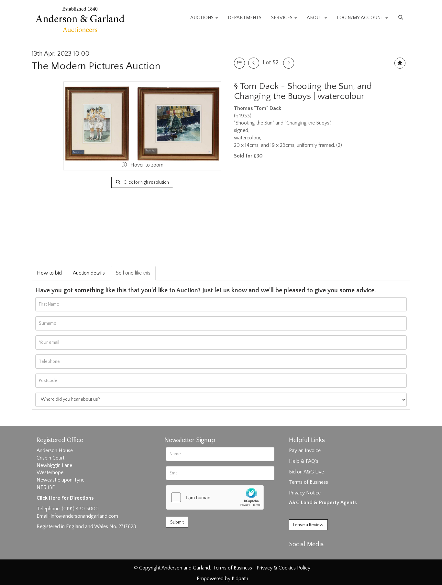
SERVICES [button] (282, 17)
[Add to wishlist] (399, 63)
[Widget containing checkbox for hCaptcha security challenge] (215, 497)
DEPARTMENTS (244, 17)
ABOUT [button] (315, 17)
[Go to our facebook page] (295, 555)
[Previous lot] (253, 63)
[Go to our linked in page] (309, 555)
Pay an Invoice (305, 450)
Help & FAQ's (303, 461)
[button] (401, 18)
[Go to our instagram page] (322, 555)
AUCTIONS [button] (202, 17)
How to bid (49, 273)
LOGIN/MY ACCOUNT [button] (361, 17)
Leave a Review (308, 524)
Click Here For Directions (65, 498)
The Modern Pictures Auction (96, 66)
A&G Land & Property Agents (323, 502)
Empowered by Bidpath (222, 578)
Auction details (89, 273)
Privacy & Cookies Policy (283, 568)
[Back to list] (239, 63)
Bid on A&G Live (306, 472)
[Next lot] (288, 63)
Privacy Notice (305, 493)
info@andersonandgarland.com (84, 516)
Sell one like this (133, 273)
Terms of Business (308, 482)
